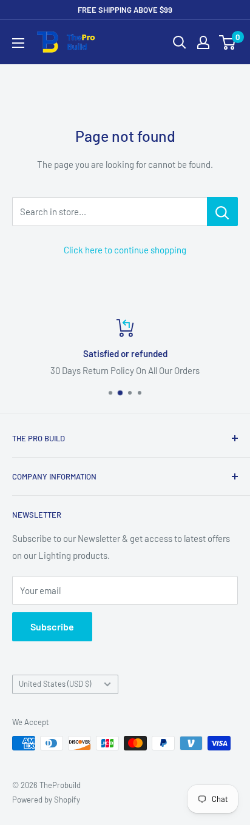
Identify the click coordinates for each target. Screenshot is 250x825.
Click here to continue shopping (125, 249)
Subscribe (52, 626)
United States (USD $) (55, 684)
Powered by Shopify (46, 799)
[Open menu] (18, 43)
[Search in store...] (222, 211)
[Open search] (179, 42)
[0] (227, 42)
